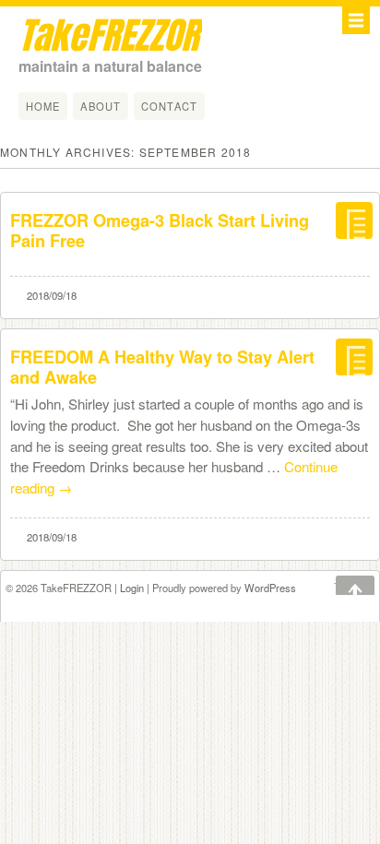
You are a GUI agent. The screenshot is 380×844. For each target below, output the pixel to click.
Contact (169, 106)
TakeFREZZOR (108, 35)
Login (132, 587)
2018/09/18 (52, 295)
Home (43, 106)
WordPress (270, 587)
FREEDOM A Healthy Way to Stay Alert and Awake (162, 366)
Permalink (354, 224)
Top (342, 586)
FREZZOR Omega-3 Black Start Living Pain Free (159, 230)
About (100, 106)
